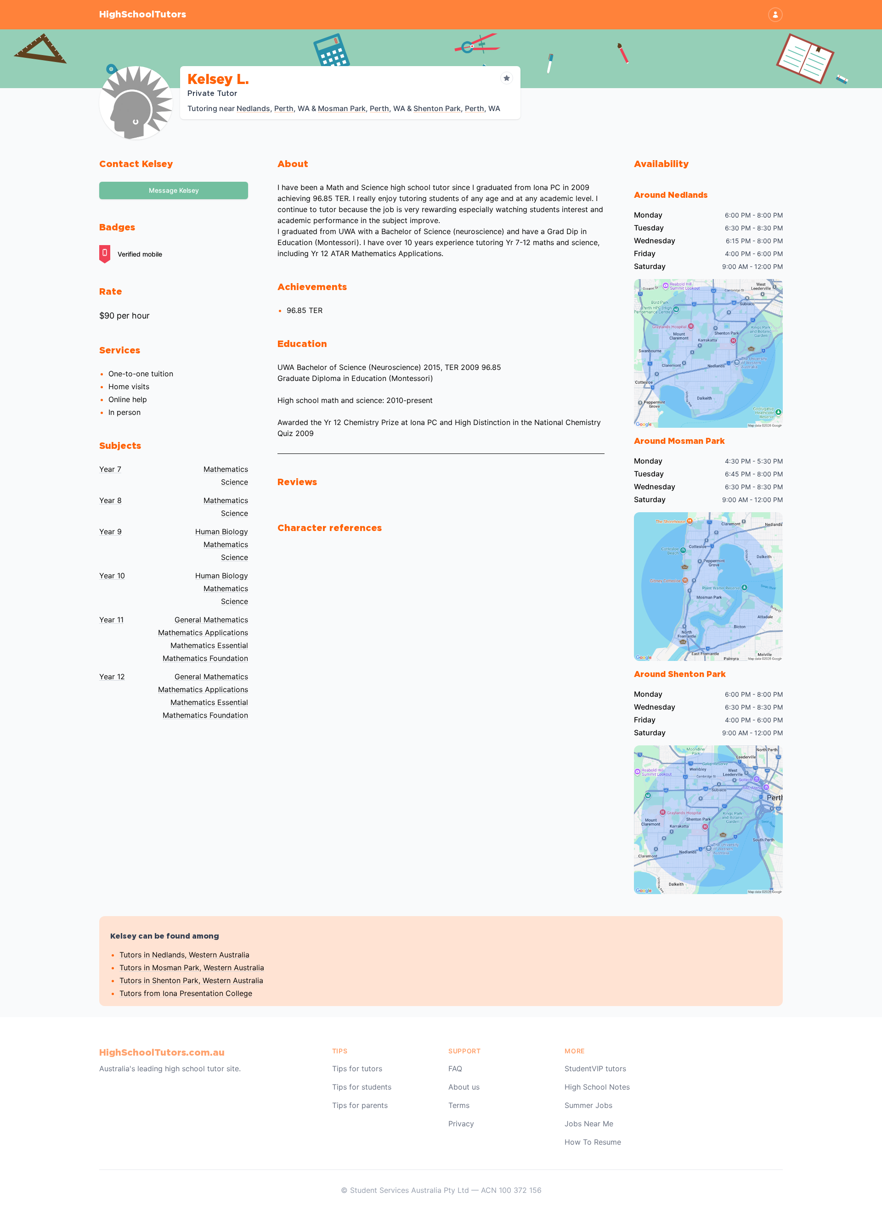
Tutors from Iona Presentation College (185, 993)
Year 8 (110, 500)
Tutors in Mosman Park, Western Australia (191, 967)
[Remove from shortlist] (506, 78)
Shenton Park (437, 108)
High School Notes (597, 1086)
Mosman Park (342, 108)
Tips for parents (360, 1105)
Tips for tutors (357, 1068)
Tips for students (361, 1086)
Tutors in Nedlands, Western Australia (184, 954)
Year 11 (111, 619)
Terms (458, 1105)
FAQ (455, 1068)
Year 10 (112, 575)
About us (464, 1086)
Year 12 (112, 676)
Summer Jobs (588, 1105)
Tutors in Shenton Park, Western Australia (191, 980)
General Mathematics (211, 619)
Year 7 (110, 469)
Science (234, 482)
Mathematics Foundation (205, 658)
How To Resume (593, 1142)
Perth (284, 108)
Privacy (461, 1123)
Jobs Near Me (589, 1123)
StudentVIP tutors (595, 1068)
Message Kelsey (174, 190)
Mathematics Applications (203, 632)
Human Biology (221, 531)
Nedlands (253, 108)
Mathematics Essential (209, 645)
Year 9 (110, 531)
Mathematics (226, 469)
